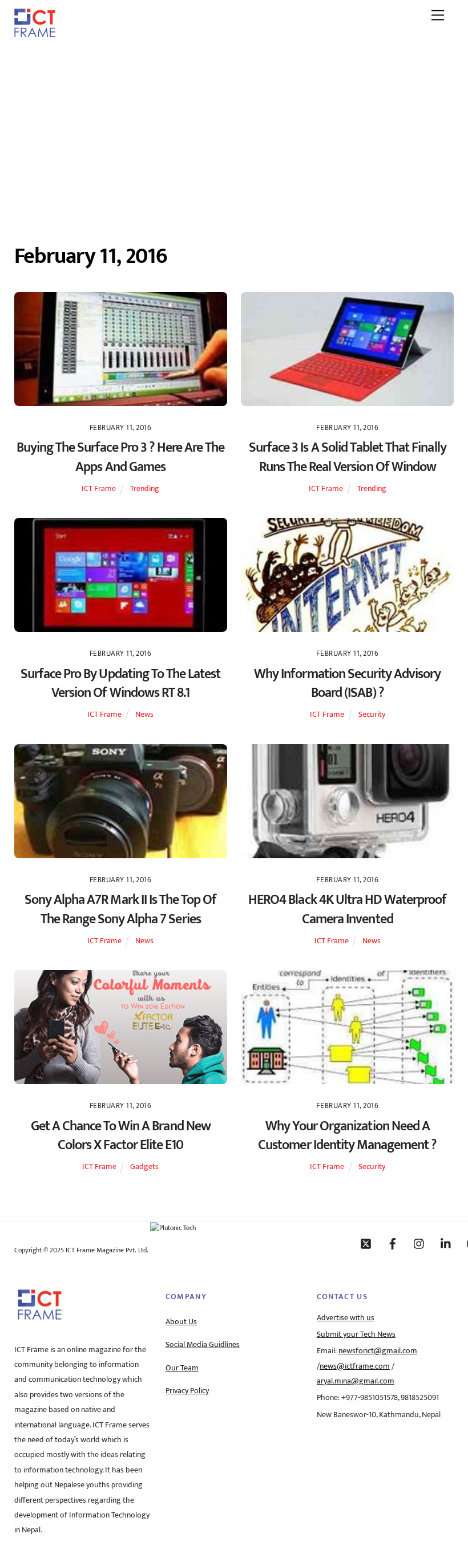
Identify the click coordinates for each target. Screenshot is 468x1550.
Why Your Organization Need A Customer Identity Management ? (347, 1136)
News (144, 714)
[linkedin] (446, 1243)
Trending (144, 489)
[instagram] (419, 1243)
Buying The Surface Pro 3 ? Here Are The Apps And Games (121, 457)
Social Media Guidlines (203, 1345)
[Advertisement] (234, 133)
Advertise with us (345, 1318)
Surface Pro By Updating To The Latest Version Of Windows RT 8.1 (120, 684)
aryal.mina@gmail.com (355, 1381)
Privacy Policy (187, 1391)
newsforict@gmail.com (377, 1351)
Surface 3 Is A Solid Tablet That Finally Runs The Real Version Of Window (347, 457)
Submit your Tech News (356, 1334)
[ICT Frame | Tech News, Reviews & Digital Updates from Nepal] (34, 33)
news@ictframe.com (355, 1366)
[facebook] (392, 1243)
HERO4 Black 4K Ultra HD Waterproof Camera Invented (347, 909)
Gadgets (144, 1167)
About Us (181, 1322)
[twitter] (365, 1243)
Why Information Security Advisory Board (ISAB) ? (347, 684)
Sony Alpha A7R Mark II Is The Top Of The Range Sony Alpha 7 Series (120, 909)
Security (371, 714)
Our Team (182, 1368)
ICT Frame (99, 489)
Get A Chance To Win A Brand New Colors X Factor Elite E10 (121, 1136)
